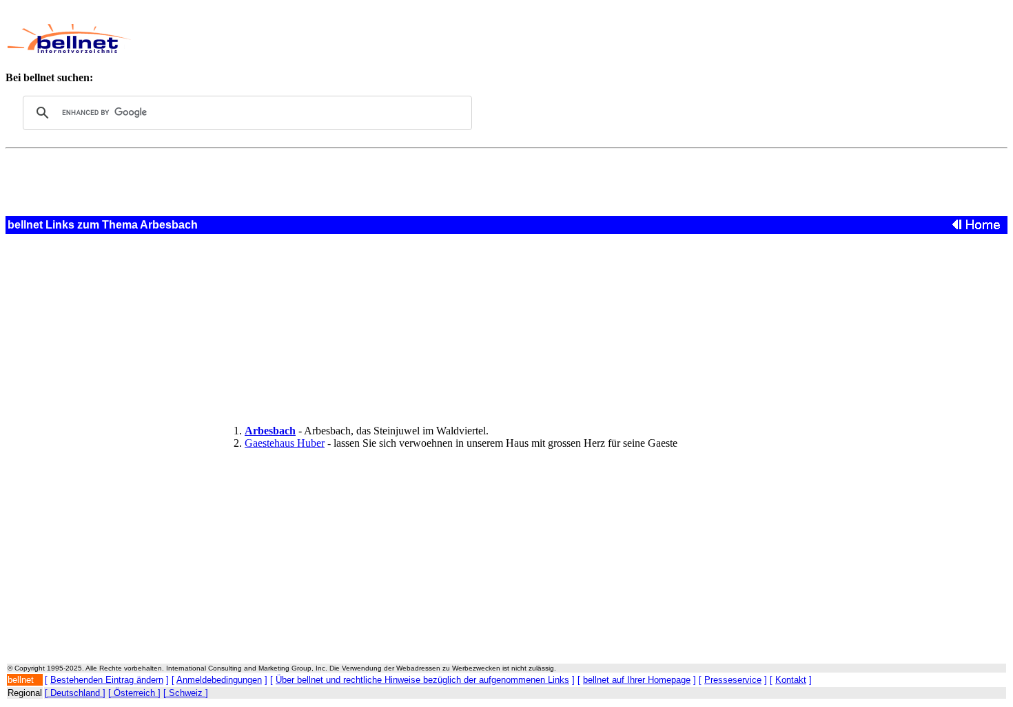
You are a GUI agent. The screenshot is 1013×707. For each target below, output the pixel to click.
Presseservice (732, 680)
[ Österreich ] (134, 693)
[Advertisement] (458, 39)
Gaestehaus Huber (285, 443)
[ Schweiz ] (185, 693)
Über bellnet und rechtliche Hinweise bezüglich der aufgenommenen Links (422, 680)
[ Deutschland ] (75, 693)
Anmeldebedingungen (219, 680)
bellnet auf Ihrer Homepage (636, 680)
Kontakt (790, 680)
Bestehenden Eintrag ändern (106, 680)
